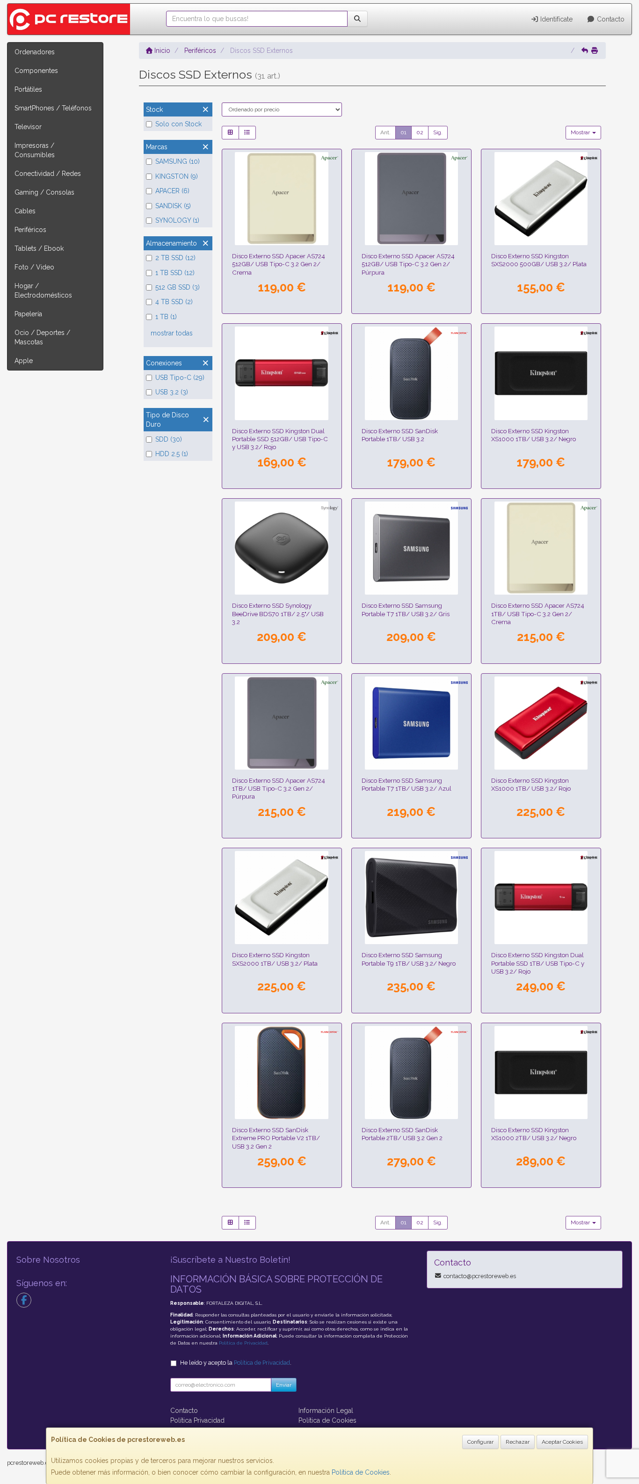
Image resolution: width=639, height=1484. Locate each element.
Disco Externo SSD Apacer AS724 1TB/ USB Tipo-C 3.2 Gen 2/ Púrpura (278, 788)
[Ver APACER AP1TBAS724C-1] (541, 548)
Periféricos (30, 229)
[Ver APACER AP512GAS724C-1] (281, 198)
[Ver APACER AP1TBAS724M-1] (281, 723)
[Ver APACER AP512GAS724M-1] (411, 198)
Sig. (438, 132)
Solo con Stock (178, 124)
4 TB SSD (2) (174, 302)
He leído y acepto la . (235, 1362)
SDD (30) (168, 439)
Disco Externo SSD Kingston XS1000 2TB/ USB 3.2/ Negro (533, 1134)
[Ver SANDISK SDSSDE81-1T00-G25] (281, 1072)
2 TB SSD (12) (175, 258)
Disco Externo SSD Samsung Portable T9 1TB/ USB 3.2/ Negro (409, 959)
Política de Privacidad (243, 1343)
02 (419, 132)
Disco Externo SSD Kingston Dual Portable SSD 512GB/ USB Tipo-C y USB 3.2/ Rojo (280, 439)
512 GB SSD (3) (177, 287)
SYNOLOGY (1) (177, 220)
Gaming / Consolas (44, 192)
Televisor (28, 127)
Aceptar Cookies (562, 1442)
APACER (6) (172, 191)
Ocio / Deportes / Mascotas (42, 337)
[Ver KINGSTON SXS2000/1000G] (281, 897)
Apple (24, 360)
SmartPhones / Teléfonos (53, 108)
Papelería (28, 314)
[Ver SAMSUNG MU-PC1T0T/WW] (411, 548)
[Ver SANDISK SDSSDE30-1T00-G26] (411, 373)
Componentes (36, 70)
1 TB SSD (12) (175, 272)
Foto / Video (34, 267)
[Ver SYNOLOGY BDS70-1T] (281, 548)
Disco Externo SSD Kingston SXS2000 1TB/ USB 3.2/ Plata (275, 959)
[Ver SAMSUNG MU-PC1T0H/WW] (411, 723)
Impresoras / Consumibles (35, 150)
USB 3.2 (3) (171, 392)
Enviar (283, 1385)
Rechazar (518, 1442)
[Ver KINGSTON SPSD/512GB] (281, 373)
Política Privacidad (197, 1420)
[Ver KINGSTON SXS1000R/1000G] (541, 723)
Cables (25, 211)
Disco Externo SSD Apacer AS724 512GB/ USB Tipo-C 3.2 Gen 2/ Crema (278, 264)
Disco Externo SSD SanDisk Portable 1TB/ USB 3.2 (400, 435)
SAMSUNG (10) (177, 161)
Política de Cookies (361, 1472)
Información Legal (325, 1410)
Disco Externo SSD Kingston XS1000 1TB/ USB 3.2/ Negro (533, 435)
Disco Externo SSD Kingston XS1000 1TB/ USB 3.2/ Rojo (531, 784)
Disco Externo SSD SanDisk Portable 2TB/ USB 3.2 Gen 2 (402, 1134)
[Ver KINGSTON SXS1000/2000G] (541, 1072)
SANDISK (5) (173, 206)
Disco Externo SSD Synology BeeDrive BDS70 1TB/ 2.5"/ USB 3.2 (278, 614)
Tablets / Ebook (39, 248)
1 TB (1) (166, 316)
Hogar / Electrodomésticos (43, 290)
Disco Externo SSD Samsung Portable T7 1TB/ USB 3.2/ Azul (406, 784)
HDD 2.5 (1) (171, 454)
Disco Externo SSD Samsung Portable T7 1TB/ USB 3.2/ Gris (406, 609)
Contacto (609, 19)
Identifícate (555, 19)
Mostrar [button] (581, 132)
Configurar (480, 1442)
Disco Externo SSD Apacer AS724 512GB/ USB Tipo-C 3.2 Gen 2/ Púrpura (408, 264)
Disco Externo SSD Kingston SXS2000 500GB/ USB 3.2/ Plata (539, 260)
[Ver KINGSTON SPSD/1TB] (541, 897)
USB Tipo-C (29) (179, 377)
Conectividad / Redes (48, 173)
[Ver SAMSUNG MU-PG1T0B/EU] (411, 897)
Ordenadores (35, 52)
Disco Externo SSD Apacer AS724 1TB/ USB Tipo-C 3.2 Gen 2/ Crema (537, 614)
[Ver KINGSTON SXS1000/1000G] (541, 373)
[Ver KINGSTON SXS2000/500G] (541, 198)
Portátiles (28, 89)
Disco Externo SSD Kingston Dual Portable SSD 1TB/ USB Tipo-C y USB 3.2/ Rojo (537, 963)
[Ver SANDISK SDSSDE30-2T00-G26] (411, 1072)
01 (403, 132)
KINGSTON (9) (176, 176)
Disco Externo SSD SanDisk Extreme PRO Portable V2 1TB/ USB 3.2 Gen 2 (276, 1138)
